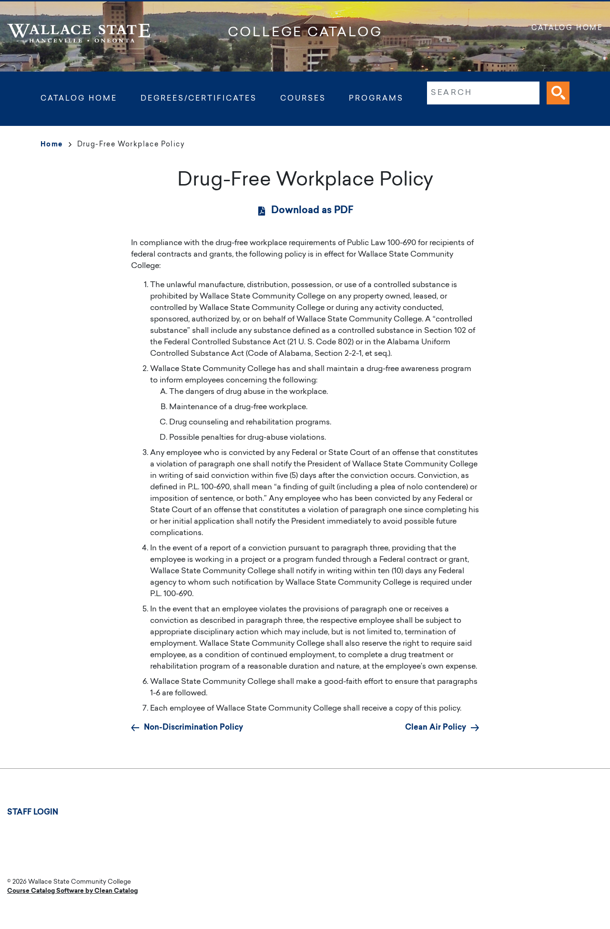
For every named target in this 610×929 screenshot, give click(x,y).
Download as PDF (312, 211)
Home (52, 145)
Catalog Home (567, 28)
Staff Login (32, 812)
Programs (376, 99)
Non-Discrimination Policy (193, 728)
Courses (303, 99)
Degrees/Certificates (199, 99)
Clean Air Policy (435, 728)
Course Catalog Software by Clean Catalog (72, 891)
